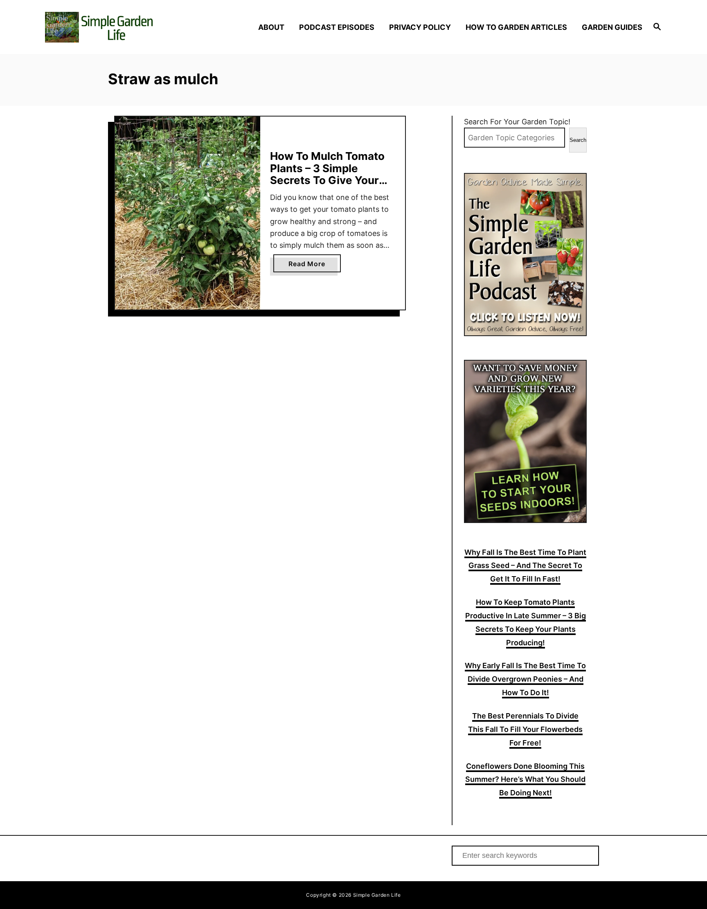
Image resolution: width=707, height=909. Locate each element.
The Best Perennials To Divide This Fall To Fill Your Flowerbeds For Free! (525, 729)
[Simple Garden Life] (119, 27)
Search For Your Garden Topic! (517, 121)
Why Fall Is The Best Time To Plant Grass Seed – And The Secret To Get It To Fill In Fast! (525, 566)
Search (578, 140)
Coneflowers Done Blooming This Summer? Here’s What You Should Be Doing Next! (525, 779)
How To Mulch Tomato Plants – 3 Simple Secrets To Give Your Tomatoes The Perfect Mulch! (328, 180)
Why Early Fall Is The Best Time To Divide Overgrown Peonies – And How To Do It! (525, 679)
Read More (309, 265)
